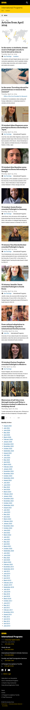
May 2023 (7, 514)
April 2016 (7, 619)
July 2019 (7, 571)
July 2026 (7, 428)
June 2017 (7, 603)
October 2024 (8, 476)
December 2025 (9, 444)
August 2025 (8, 453)
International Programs (11, 8)
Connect (8, 10)
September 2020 (9, 551)
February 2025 (8, 467)
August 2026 (8, 426)
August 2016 (8, 614)
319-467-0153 (9, 666)
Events (3, 692)
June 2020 (7, 555)
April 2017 (7, 607)
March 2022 (7, 535)
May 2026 (7, 432)
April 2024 (7, 489)
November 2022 (9, 526)
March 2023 (7, 519)
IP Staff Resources (6, 697)
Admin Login (7, 674)
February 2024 (8, 494)
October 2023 (8, 503)
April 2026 (7, 435)
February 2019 (8, 582)
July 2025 (7, 455)
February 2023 (8, 521)
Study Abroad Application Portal (10, 685)
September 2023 (9, 505)
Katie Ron (6, 333)
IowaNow (15, 56)
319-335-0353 (9, 649)
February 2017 (8, 610)
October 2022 (8, 528)
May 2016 (7, 616)
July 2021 (7, 537)
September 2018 (9, 587)
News (7, 20)
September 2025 (9, 451)
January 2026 (8, 442)
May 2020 (7, 557)
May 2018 (7, 594)
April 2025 (7, 462)
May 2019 (7, 576)
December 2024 (9, 471)
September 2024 (9, 478)
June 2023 (7, 512)
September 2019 (9, 569)
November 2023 (9, 501)
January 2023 (8, 523)
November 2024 (9, 473)
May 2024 (7, 487)
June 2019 (7, 573)
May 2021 (7, 542)
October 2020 (8, 548)
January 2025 (8, 469)
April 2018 (7, 596)
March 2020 (7, 562)
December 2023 (9, 498)
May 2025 (7, 460)
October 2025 (8, 448)
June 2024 (7, 485)
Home (2, 20)
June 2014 (7, 626)
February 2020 (8, 564)
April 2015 (7, 623)
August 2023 (8, 507)
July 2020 (7, 553)
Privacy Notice (4, 704)
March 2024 (7, 492)
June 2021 (7, 539)
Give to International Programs (9, 680)
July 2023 (7, 510)
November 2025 (9, 446)
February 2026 (8, 439)
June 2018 (7, 591)
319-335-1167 (9, 660)
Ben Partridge (8, 56)
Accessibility (5, 705)
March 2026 (7, 437)
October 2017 (8, 601)
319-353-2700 (9, 644)
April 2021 (7, 544)
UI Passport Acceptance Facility (10, 695)
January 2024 (8, 496)
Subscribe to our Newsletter (9, 678)
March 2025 (7, 464)
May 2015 (7, 621)
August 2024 (8, 480)
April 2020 (7, 560)
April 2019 (7, 578)
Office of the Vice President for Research (15, 96)
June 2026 (7, 430)
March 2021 (7, 546)
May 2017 (7, 605)
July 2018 (7, 589)
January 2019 (8, 585)
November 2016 (9, 612)
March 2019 (7, 580)
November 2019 (9, 566)
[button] (27, 2)
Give (2, 10)
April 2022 (7, 532)
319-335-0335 (9, 655)
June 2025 (7, 457)
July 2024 (7, 482)
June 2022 (7, 530)
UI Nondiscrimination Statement (15, 704)
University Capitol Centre (12, 640)
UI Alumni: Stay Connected (8, 683)
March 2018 (7, 598)
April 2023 (7, 517)
